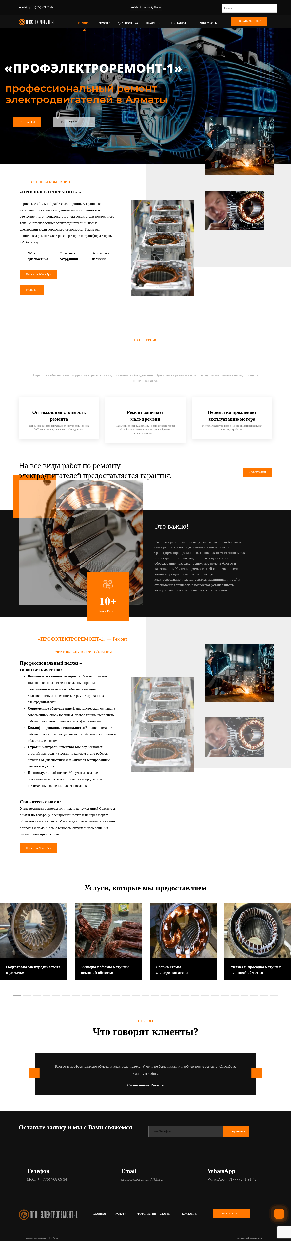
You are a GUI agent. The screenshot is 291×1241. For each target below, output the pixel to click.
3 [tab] (37, 995)
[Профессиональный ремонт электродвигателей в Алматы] (36, 22)
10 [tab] (106, 995)
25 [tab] (254, 995)
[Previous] (156, 602)
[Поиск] (272, 8)
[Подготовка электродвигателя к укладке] (33, 930)
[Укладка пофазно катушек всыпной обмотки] (108, 930)
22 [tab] (225, 995)
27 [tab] (274, 995)
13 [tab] (136, 995)
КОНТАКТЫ (27, 122)
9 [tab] (96, 995)
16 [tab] (165, 995)
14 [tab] (145, 995)
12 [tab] (126, 995)
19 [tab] (195, 995)
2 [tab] (27, 995)
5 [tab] (56, 995)
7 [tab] (76, 995)
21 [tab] (215, 995)
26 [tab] (264, 995)
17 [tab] (175, 995)
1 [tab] (17, 995)
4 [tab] (46, 995)
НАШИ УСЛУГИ (70, 122)
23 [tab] (235, 995)
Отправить (236, 1131)
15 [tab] (155, 995)
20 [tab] (205, 995)
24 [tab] (244, 995)
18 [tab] (185, 995)
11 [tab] (116, 995)
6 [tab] (66, 995)
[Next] (164, 602)
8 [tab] (86, 995)
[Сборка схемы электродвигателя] (183, 930)
